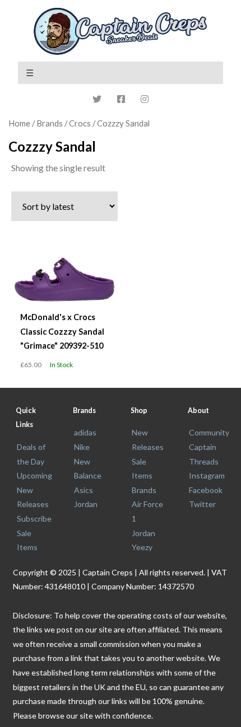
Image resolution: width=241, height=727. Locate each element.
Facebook (206, 490)
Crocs (80, 123)
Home (19, 123)
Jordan (86, 504)
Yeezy (142, 547)
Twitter (202, 504)
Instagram (207, 475)
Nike (82, 447)
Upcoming (34, 475)
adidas (85, 432)
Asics (83, 490)
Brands (144, 490)
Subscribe (34, 518)
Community (209, 432)
